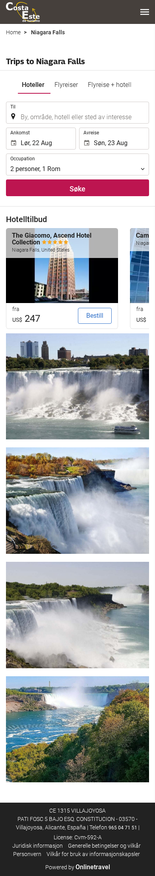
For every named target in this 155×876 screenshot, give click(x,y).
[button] (144, 12)
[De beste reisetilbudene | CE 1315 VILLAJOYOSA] (23, 12)
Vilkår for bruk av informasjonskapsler (93, 854)
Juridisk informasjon (37, 846)
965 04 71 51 (122, 828)
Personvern (27, 854)
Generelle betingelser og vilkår (104, 846)
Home (13, 32)
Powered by (77, 867)
